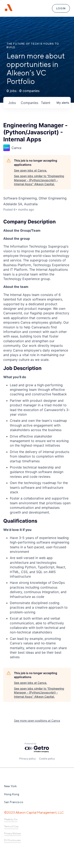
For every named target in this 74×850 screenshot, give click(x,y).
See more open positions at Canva (37, 720)
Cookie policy (47, 758)
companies (29, 103)
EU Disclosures (12, 840)
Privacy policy (27, 758)
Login (61, 8)
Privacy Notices (12, 833)
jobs (12, 103)
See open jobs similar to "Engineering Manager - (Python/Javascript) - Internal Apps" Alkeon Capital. (39, 180)
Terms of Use (11, 826)
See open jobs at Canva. (30, 170)
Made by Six (10, 819)
